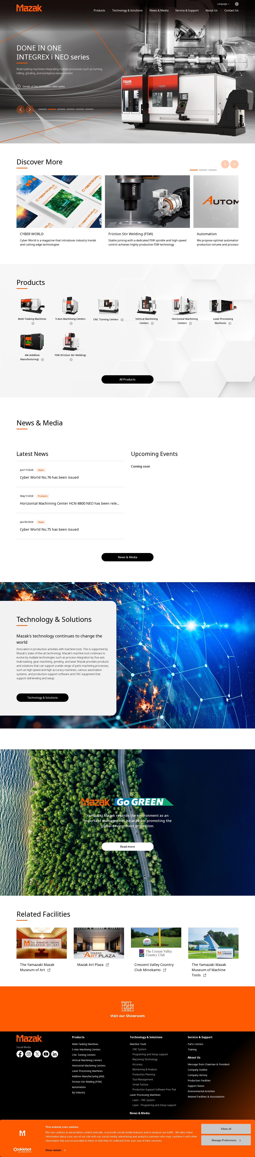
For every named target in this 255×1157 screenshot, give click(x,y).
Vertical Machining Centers (87, 1060)
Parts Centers (195, 1044)
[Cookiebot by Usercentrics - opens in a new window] (22, 1150)
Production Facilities (199, 1080)
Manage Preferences (224, 1140)
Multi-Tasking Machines (85, 1044)
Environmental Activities (201, 1091)
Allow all (226, 1128)
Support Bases (196, 1085)
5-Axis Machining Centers (86, 1049)
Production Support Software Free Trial (154, 1089)
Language (222, 3)
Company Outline (197, 1069)
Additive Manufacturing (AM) (88, 1076)
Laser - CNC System (144, 1100)
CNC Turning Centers (84, 1054)
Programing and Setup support (150, 1054)
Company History (197, 1075)
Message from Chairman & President (209, 1064)
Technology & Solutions (127, 10)
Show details (53, 1150)
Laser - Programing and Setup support (154, 1105)
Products (99, 10)
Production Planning (144, 1074)
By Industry (78, 1092)
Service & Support (187, 10)
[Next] (30, 109)
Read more (127, 847)
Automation (79, 1087)
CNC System (139, 1049)
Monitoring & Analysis (145, 1069)
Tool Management (143, 1079)
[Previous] (20, 109)
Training (192, 1049)
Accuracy (138, 1064)
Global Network (237, 4)
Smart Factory (140, 1084)
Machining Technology (145, 1059)
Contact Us (231, 10)
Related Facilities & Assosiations (206, 1096)
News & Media (159, 10)
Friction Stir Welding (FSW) (87, 1081)
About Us (212, 10)
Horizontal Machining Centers (88, 1065)
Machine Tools (138, 1044)
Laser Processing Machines (87, 1071)
